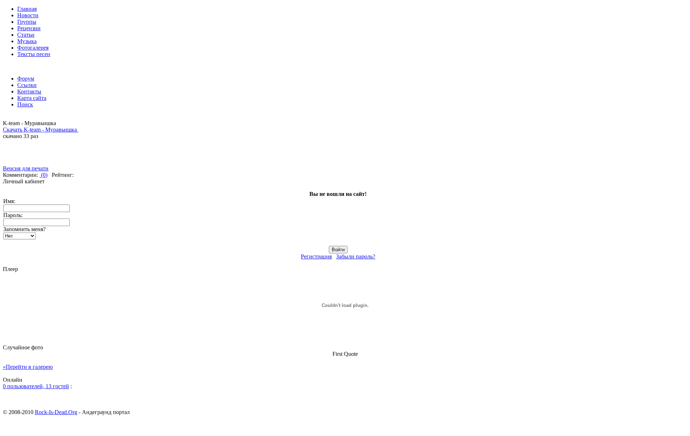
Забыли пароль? (355, 256)
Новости (27, 15)
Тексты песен (33, 54)
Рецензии (29, 28)
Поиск (25, 104)
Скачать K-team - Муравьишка (40, 130)
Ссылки (27, 85)
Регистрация (316, 256)
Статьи (25, 35)
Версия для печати (26, 168)
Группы (26, 22)
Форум (25, 78)
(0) (43, 175)
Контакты (29, 91)
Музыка (27, 41)
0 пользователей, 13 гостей (36, 386)
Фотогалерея (33, 48)
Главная (27, 9)
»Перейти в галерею (28, 367)
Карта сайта (31, 98)
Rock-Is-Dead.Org (56, 412)
